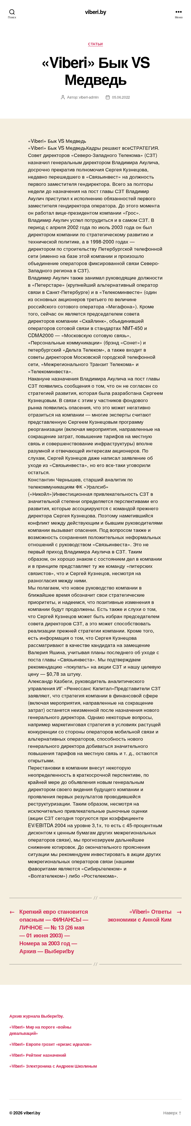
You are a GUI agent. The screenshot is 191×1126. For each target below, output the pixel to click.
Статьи (95, 44)
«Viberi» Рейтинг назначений (37, 1055)
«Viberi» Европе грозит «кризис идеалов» (50, 1044)
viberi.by (95, 11)
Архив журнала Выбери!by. (36, 1016)
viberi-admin (89, 97)
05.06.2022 (121, 97)
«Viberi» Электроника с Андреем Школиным (53, 1066)
